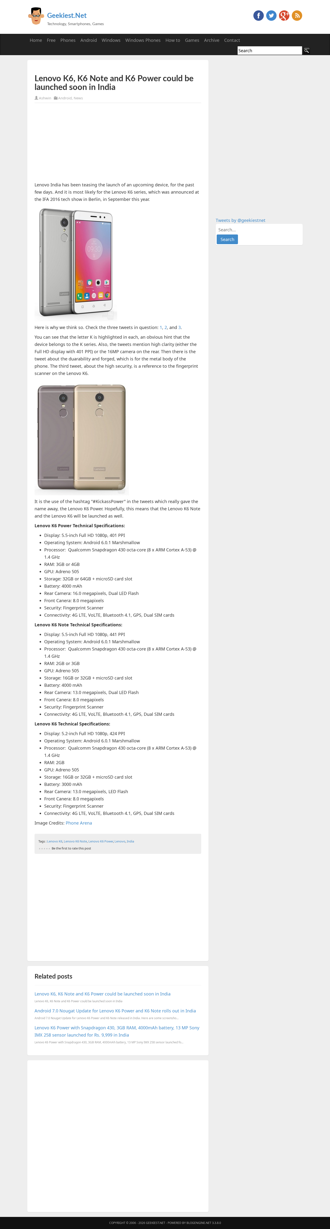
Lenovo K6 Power (100, 841)
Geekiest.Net (66, 15)
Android (65, 97)
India (130, 841)
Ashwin (45, 97)
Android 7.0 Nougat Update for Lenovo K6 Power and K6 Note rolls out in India (115, 1011)
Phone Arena (79, 823)
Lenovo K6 (54, 841)
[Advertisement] (91, 67)
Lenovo (120, 841)
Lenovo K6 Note (75, 841)
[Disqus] (118, 1135)
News (78, 97)
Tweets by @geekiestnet (240, 220)
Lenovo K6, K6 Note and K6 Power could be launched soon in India (103, 994)
